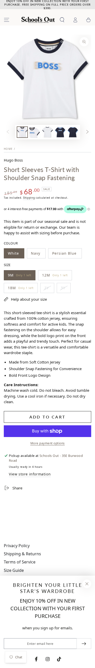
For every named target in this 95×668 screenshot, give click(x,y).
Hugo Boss (13, 160)
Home (8, 149)
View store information (30, 474)
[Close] (86, 583)
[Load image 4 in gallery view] (60, 132)
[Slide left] (7, 132)
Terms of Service (19, 562)
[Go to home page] (38, 20)
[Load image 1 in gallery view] (22, 132)
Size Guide (14, 570)
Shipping (29, 197)
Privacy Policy (17, 545)
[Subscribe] (84, 643)
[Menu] (6, 19)
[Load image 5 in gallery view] (73, 132)
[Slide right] (87, 132)
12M (55, 276)
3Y (66, 289)
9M (19, 276)
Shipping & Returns (22, 554)
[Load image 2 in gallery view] (35, 132)
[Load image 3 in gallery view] (47, 132)
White (16, 254)
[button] (62, 19)
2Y (49, 289)
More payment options (47, 443)
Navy (38, 254)
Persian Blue (65, 254)
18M (21, 289)
